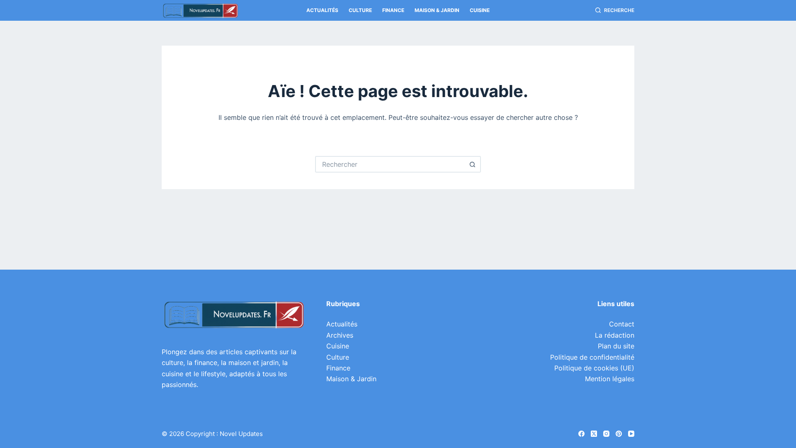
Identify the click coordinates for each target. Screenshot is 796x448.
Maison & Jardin (437, 10)
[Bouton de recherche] (472, 164)
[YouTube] (631, 434)
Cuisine (480, 10)
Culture (360, 10)
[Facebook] (581, 434)
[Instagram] (606, 434)
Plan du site (616, 346)
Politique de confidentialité (592, 357)
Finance (393, 10)
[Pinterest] (619, 434)
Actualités (322, 10)
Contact (621, 324)
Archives (339, 335)
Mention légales (609, 379)
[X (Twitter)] (594, 434)
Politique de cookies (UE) (594, 368)
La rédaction (614, 335)
